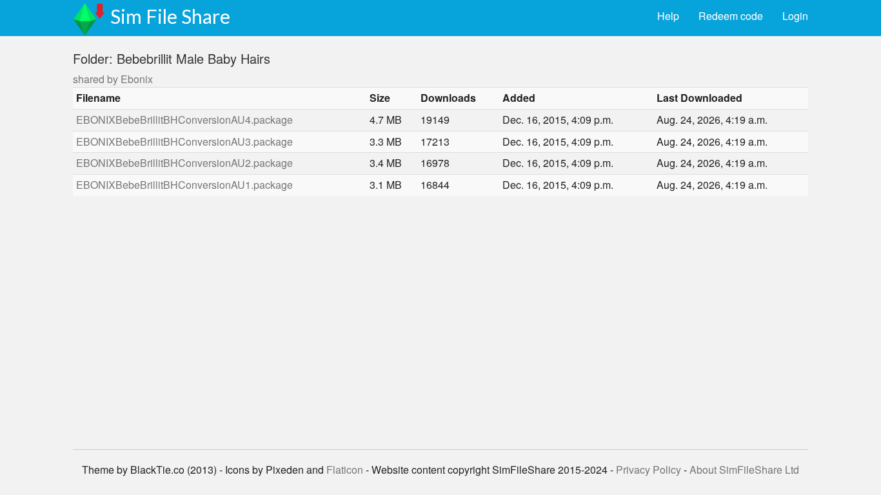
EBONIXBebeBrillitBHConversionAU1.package (184, 184)
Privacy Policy (648, 469)
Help (668, 15)
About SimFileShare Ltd (744, 469)
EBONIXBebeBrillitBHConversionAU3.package (184, 141)
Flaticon (344, 469)
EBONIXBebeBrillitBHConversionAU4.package (184, 119)
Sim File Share (170, 16)
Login (795, 15)
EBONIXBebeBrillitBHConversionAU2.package (184, 162)
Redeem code (730, 15)
